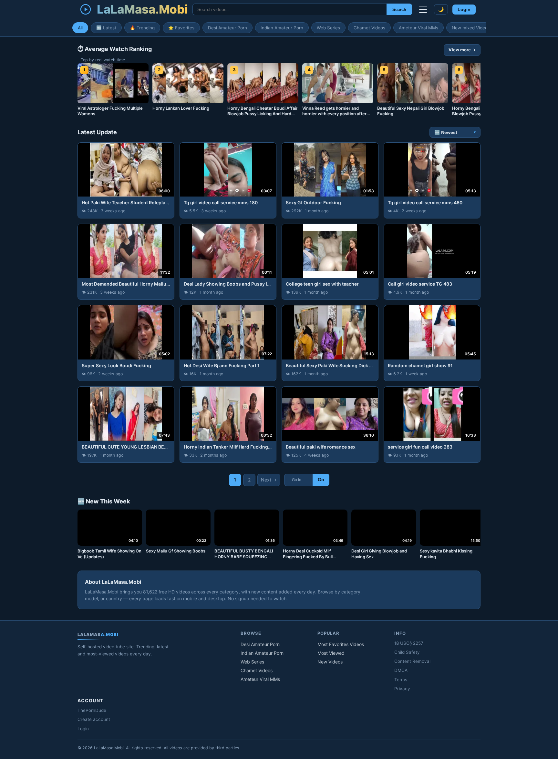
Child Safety (407, 652)
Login (464, 9)
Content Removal (412, 661)
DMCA (401, 670)
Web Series (328, 27)
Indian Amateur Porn (282, 27)
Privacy (402, 688)
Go (321, 479)
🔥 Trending (142, 27)
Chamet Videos (369, 27)
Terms (400, 679)
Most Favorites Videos (340, 644)
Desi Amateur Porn (227, 27)
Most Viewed (331, 653)
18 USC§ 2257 (408, 643)
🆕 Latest (106, 27)
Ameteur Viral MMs (418, 27)
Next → (269, 479)
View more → (462, 49)
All (80, 27)
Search (399, 9)
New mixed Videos (471, 27)
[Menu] (423, 9)
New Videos (330, 661)
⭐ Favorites (181, 27)
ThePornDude (92, 710)
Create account (94, 719)
